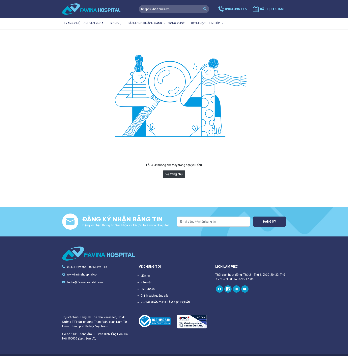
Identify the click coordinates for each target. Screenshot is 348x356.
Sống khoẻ (176, 23)
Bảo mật (146, 282)
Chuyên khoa (94, 23)
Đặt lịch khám (272, 9)
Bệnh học (198, 23)
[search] (205, 9)
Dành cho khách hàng (145, 23)
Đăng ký (269, 221)
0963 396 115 (236, 9)
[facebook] (219, 289)
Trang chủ (72, 23)
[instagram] (236, 289)
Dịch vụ (116, 23)
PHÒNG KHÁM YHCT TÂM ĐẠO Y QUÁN (165, 302)
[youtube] (245, 289)
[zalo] (228, 289)
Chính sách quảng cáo (155, 295)
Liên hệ (145, 275)
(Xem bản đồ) (87, 338)
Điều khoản (148, 289)
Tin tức (215, 23)
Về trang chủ (174, 174)
